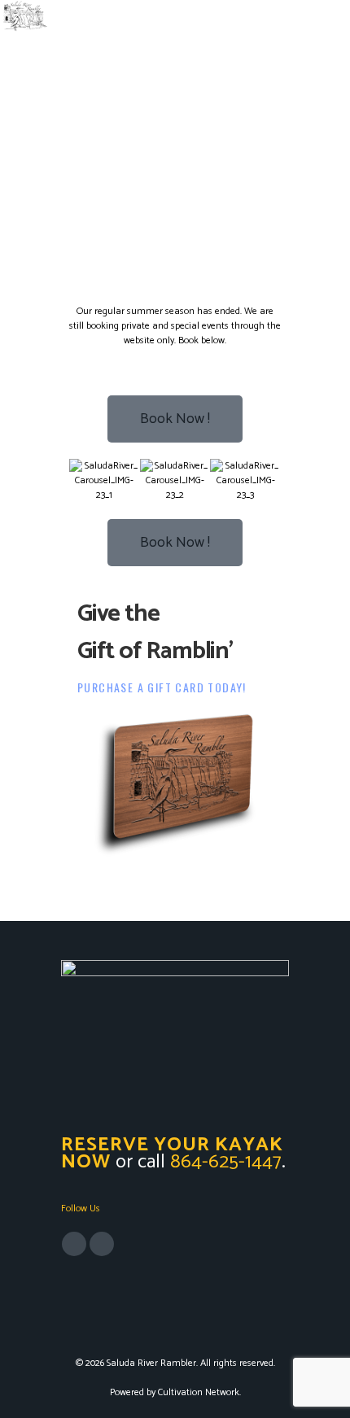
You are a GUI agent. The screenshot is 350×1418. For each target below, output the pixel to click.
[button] (85, 481)
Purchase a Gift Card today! (162, 687)
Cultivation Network (198, 1392)
